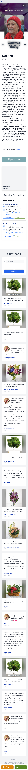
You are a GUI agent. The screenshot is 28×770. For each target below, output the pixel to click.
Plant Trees (19, 217)
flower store (19, 149)
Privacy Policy (10, 763)
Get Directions (8, 217)
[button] (14, 287)
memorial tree (20, 147)
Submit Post (14, 271)
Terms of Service (18, 763)
